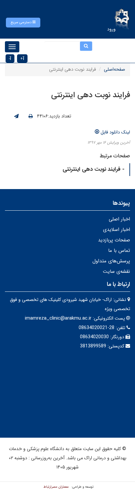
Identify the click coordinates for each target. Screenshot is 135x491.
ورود (111, 29)
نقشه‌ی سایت (116, 271)
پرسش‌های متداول (111, 261)
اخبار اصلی (119, 219)
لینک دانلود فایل (114, 132)
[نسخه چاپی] (30, 116)
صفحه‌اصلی (114, 69)
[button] (23, 22)
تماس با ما (119, 250)
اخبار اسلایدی (116, 230)
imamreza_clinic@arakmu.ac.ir (58, 318)
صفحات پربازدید (114, 240)
